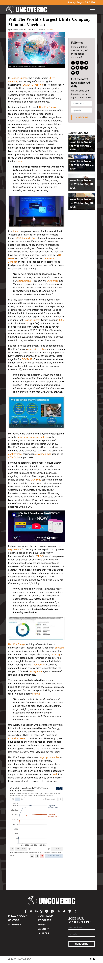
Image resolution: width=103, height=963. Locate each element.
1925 (61, 320)
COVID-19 (27, 359)
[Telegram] (73, 68)
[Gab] (86, 63)
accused (59, 647)
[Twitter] (77, 63)
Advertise (14, 924)
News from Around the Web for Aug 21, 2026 (81, 146)
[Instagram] (82, 63)
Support (43, 933)
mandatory (38, 664)
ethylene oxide (43, 454)
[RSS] (77, 73)
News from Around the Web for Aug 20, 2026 (81, 165)
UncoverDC (27, 9)
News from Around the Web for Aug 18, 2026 (81, 203)
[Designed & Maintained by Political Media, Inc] (91, 959)
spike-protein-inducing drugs (33, 437)
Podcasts (44, 920)
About (42, 929)
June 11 (16, 231)
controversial (15, 454)
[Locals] (73, 73)
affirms (36, 693)
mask (55, 774)
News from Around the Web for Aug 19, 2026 (81, 184)
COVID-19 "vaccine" (33, 84)
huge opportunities (49, 757)
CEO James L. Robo (26, 238)
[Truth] (82, 68)
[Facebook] (73, 63)
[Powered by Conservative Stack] (94, 959)
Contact (13, 920)
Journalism (45, 915)
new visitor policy (36, 349)
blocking (55, 654)
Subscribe (81, 117)
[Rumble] (77, 68)
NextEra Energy (19, 78)
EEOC (40, 556)
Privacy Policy (17, 915)
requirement (14, 549)
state (19, 161)
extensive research (18, 738)
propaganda (35, 671)
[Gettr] (86, 68)
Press (42, 924)
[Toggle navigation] (92, 9)
